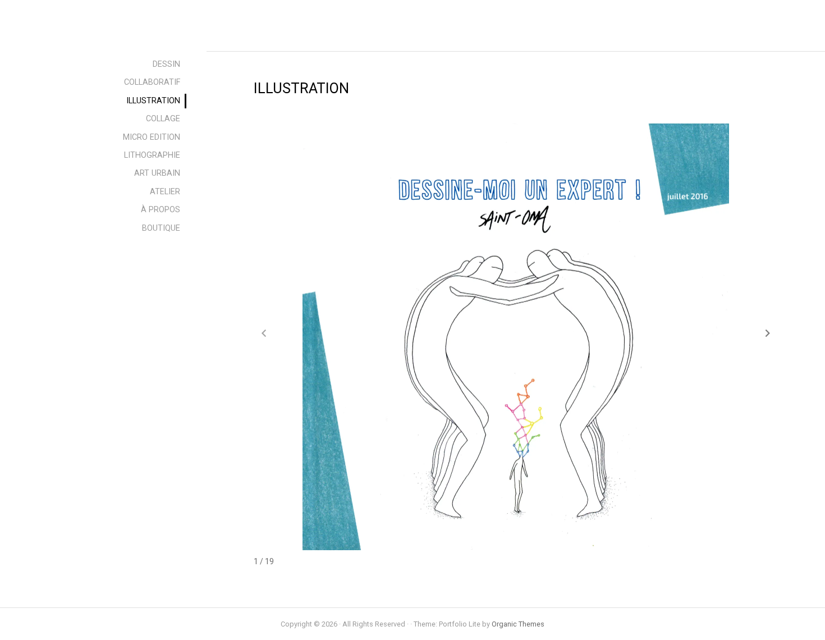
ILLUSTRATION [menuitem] (153, 101)
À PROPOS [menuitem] (160, 209)
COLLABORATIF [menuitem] (152, 82)
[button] (768, 332)
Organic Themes (518, 624)
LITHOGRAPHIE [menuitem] (152, 155)
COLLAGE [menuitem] (163, 119)
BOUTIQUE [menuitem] (161, 228)
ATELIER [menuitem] (165, 191)
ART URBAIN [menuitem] (157, 173)
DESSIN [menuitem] (166, 64)
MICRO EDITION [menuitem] (151, 137)
